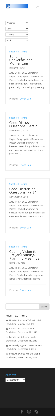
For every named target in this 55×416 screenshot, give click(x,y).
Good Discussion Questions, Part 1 (23, 190)
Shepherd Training (18, 51)
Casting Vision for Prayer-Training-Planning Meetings (24, 255)
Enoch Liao (25, 98)
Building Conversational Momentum (21, 59)
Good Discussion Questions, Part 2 (23, 124)
